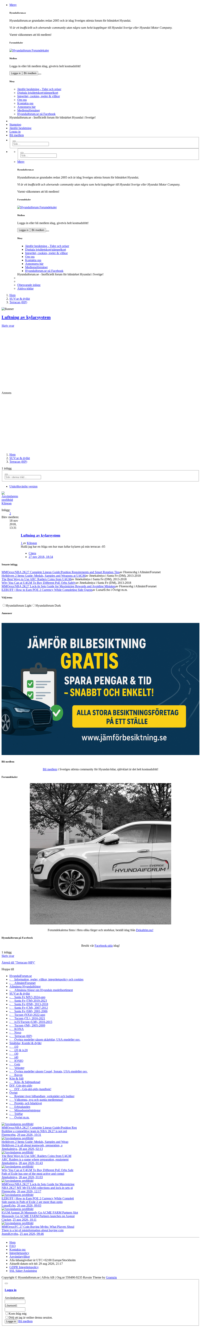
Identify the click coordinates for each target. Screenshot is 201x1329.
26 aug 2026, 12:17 (29, 1191)
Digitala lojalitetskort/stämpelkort (37, 92)
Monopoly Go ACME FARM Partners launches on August (38, 1216)
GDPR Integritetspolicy (24, 1267)
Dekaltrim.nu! (144, 930)
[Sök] (14, 141)
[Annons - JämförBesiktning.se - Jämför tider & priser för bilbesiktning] (100, 754)
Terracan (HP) (18, 461)
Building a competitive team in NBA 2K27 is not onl (34, 1131)
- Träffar (16, 1114)
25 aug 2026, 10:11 (25, 1219)
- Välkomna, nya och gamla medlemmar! (36, 1099)
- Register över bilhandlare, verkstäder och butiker (41, 1096)
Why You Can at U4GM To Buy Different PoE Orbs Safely (39, 582)
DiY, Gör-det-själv (20, 1085)
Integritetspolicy (19, 1253)
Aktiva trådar (25, 288)
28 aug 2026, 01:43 (31, 1163)
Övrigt (13, 1092)
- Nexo (15, 1032)
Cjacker (6, 1219)
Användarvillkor (19, 1256)
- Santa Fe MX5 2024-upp (27, 997)
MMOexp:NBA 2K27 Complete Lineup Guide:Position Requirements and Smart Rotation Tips (61, 572)
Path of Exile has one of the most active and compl (33, 1173)
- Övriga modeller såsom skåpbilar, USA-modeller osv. (44, 1039)
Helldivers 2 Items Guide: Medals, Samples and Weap (35, 1141)
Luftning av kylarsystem (26, 317)
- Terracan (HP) (20, 1036)
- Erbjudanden (19, 1106)
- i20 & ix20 (18, 1050)
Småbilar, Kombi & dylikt (25, 1043)
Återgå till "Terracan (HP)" (18, 962)
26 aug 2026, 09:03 (29, 1205)
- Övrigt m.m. (19, 1117)
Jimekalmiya (9, 1149)
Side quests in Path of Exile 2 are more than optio (32, 1202)
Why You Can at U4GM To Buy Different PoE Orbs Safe (37, 1170)
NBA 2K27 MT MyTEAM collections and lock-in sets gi (37, 1187)
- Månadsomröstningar (24, 1110)
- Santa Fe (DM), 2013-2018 (28, 1004)
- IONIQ (16, 1060)
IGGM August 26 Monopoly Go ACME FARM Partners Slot (40, 1212)
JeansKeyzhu (10, 1233)
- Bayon (16, 1075)
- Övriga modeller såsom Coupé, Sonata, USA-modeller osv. (48, 1071)
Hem (12, 454)
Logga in (16, 73)
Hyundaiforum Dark (48, 605)
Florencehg (9, 1134)
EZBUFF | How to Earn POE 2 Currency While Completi (38, 1198)
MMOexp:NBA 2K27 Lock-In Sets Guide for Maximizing (38, 1184)
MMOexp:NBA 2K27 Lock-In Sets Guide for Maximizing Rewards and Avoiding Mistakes (58, 586)
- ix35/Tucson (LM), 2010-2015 (30, 1022)
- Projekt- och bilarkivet (25, 1103)
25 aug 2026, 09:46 (32, 1233)
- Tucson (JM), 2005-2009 (27, 1025)
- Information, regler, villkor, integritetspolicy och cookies (46, 979)
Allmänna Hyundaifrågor (25, 986)
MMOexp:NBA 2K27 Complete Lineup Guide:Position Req (39, 1127)
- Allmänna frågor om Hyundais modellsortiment (41, 990)
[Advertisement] (100, 356)
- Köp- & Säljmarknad (24, 1082)
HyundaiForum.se (20, 976)
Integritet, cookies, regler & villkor (38, 96)
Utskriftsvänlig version (23, 486)
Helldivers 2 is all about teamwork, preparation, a (32, 1145)
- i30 (13, 1053)
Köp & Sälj (16, 1078)
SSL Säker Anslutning (23, 1270)
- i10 (13, 1046)
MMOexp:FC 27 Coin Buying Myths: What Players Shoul (38, 1226)
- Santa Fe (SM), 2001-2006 (28, 1011)
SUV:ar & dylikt (19, 458)
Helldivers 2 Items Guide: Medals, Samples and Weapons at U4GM (43, 575)
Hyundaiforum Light (18, 605)
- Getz (14, 1064)
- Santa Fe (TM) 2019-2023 (28, 1000)
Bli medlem (30, 73)
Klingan (7, 503)
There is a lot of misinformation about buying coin (33, 1230)
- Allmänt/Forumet (22, 983)
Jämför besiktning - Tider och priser (39, 89)
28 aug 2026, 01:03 (31, 1177)
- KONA (16, 1029)
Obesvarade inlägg (28, 285)
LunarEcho (9, 1205)
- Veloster (16, 1068)
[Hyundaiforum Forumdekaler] (104, 50)
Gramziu (111, 1277)
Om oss (22, 99)
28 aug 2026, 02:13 (31, 1149)
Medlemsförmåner (28, 110)
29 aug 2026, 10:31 (29, 1134)
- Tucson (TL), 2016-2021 (27, 1018)
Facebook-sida (104, 945)
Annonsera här (26, 107)
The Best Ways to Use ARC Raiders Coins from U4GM (36, 579)
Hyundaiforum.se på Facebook (36, 114)
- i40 (13, 1057)
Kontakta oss (25, 103)
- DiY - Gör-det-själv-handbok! (30, 1089)
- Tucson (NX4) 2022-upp (27, 1014)
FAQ (12, 1246)
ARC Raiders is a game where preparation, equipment (35, 1159)
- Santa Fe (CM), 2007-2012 (28, 1007)
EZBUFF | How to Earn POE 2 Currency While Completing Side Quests (47, 589)
